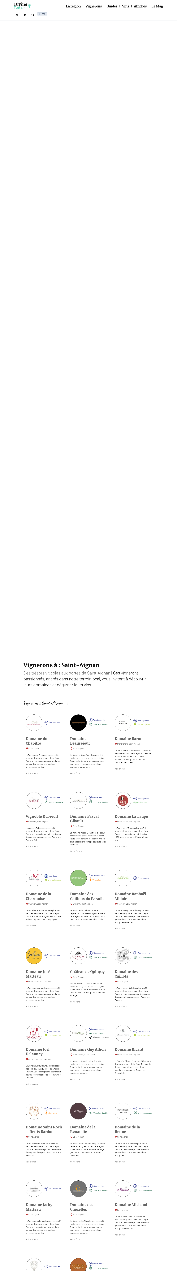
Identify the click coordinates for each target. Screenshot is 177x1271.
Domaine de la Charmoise (38, 896)
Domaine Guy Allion (88, 1049)
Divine (20, 4)
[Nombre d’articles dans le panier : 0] (17, 15)
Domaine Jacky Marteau (39, 1207)
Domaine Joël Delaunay (38, 1051)
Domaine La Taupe (131, 816)
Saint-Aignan (98, 673)
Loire (19, 8)
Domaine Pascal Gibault (84, 818)
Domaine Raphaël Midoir (130, 896)
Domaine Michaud (131, 1205)
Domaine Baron (129, 739)
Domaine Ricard (129, 1049)
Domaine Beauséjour (80, 741)
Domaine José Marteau (38, 974)
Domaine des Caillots (126, 974)
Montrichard (122, 744)
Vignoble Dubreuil (42, 816)
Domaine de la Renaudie (82, 1129)
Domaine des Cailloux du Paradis (87, 896)
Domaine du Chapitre (36, 741)
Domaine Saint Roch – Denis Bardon (44, 1129)
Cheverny (32, 822)
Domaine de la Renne (127, 1129)
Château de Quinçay (87, 972)
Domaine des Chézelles (81, 1207)
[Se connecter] (25, 15)
